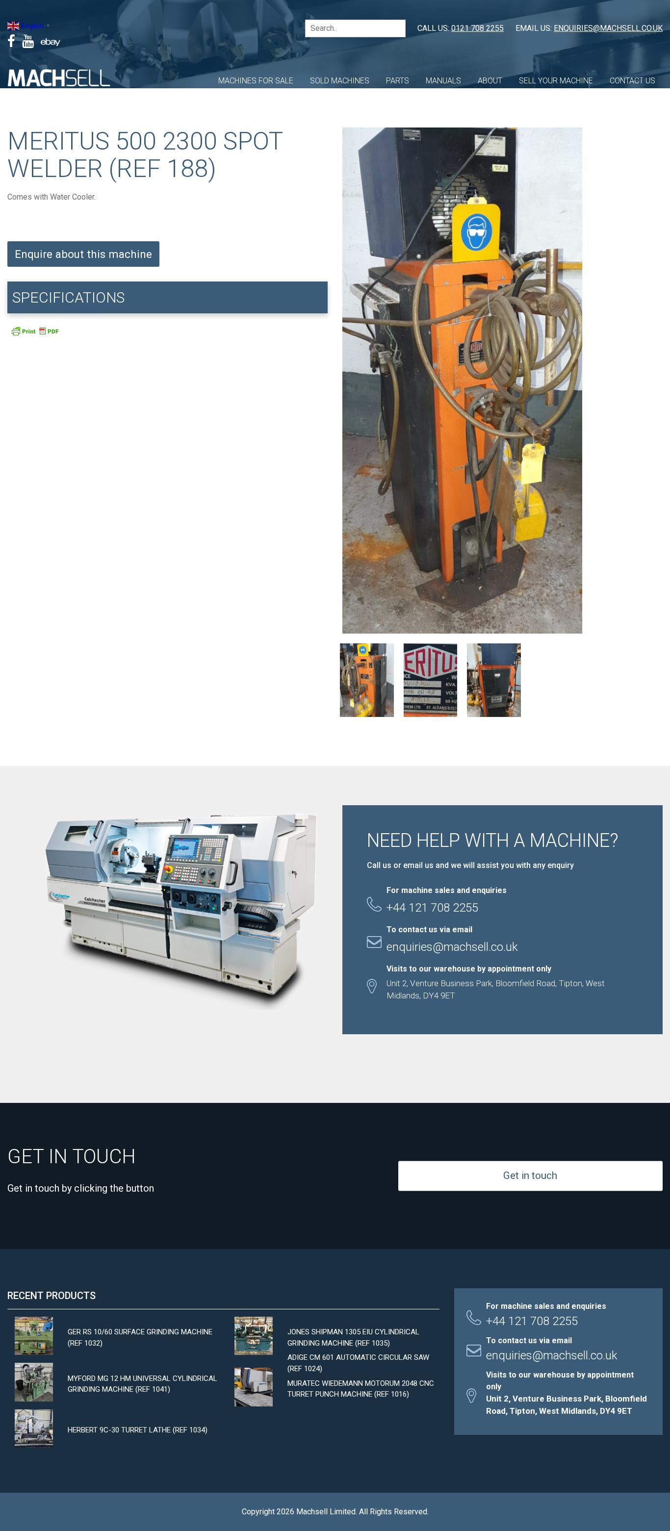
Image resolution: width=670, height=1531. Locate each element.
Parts (397, 80)
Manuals (443, 80)
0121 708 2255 (477, 28)
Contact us (632, 80)
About (490, 80)
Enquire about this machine (83, 254)
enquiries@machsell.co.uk (608, 28)
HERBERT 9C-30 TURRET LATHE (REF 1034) (137, 1430)
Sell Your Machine (556, 80)
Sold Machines (339, 80)
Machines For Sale (255, 80)
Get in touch (530, 1175)
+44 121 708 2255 (532, 1321)
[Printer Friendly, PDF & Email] (34, 334)
